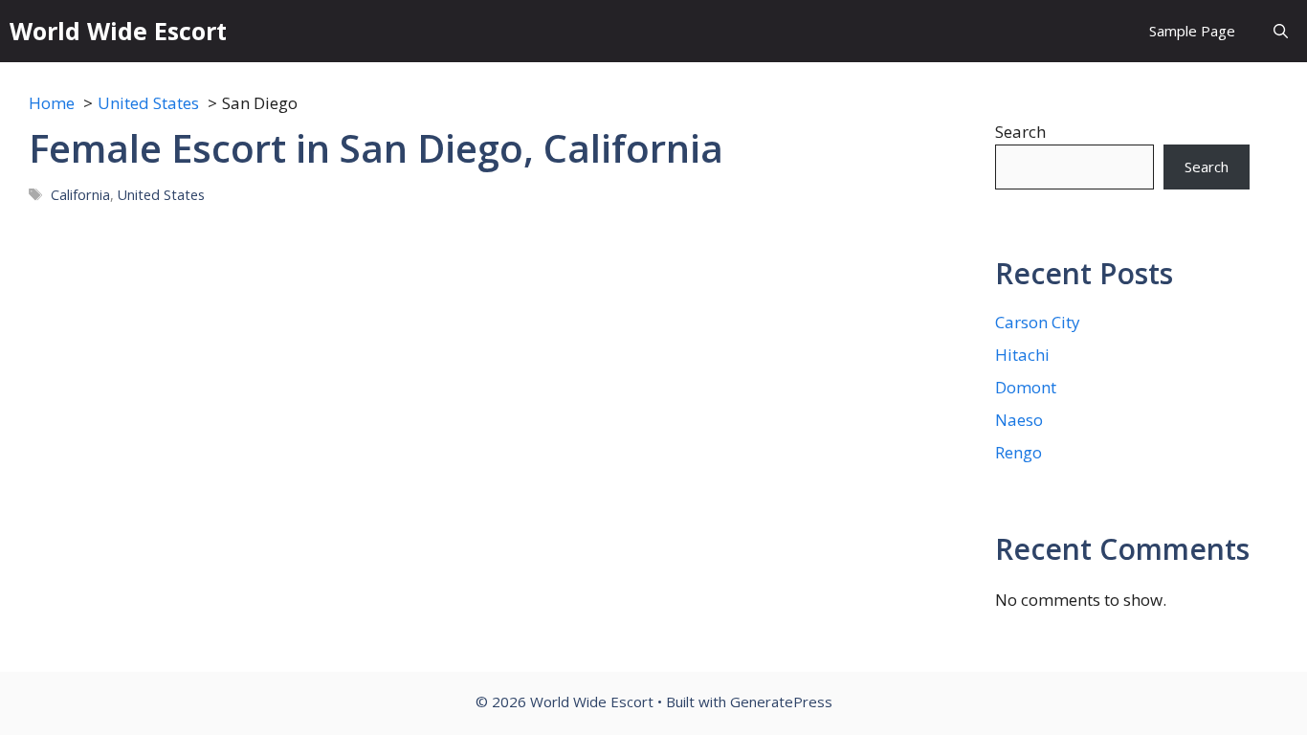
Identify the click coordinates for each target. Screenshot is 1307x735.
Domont (1025, 387)
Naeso (1019, 420)
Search (1020, 132)
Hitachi (1022, 355)
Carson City (1037, 322)
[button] (1280, 31)
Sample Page (1192, 30)
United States (161, 195)
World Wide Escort (118, 30)
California (80, 195)
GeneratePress (781, 701)
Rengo (1018, 452)
